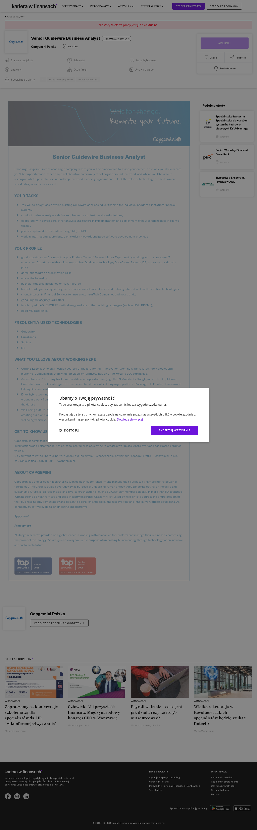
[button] (69, 430)
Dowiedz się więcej (130, 419)
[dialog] (128, 415)
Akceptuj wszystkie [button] (174, 430)
